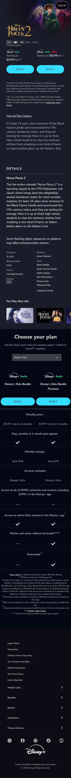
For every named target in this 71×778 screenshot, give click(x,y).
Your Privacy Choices (16, 674)
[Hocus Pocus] (50, 315)
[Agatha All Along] (19, 315)
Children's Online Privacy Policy (20, 656)
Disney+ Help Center (37, 611)
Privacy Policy (13, 649)
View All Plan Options (19, 115)
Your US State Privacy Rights (19, 662)
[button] (35, 687)
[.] (10, 741)
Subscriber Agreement (16, 668)
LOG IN (62, 5)
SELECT (20, 69)
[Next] (65, 315)
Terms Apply (15, 575)
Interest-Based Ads (15, 680)
